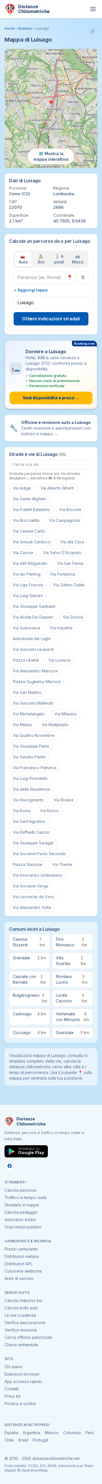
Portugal (40, 1440)
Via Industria (61, 627)
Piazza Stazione (27, 864)
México (52, 1432)
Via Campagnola (64, 520)
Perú (89, 1432)
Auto (23, 259)
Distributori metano (22, 1256)
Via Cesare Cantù (29, 531)
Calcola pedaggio (21, 1212)
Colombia (72, 1432)
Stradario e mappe (22, 1204)
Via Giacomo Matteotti (33, 703)
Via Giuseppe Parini (31, 746)
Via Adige (22, 488)
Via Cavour (23, 552)
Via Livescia (59, 660)
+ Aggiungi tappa (31, 290)
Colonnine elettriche (23, 1271)
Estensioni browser (22, 1374)
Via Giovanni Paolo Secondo (39, 853)
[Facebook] (10, 1166)
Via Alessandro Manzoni (35, 670)
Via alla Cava (72, 541)
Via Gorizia (73, 617)
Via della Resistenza (31, 789)
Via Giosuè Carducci (31, 541)
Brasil (23, 1440)
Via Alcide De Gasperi (33, 617)
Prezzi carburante (21, 1249)
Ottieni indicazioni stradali (51, 318)
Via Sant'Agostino (29, 821)
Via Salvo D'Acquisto (62, 552)
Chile (9, 1440)
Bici (41, 259)
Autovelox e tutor (21, 1219)
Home (10, 28)
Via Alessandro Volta (32, 907)
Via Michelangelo (29, 713)
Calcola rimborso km (23, 1300)
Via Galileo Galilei (69, 584)
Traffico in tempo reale (26, 1197)
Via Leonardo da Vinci (33, 896)
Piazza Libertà (26, 660)
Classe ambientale (21, 1344)
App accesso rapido (23, 1381)
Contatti (12, 1388)
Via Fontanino (62, 574)
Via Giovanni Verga (30, 885)
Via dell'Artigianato (30, 563)
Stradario (25, 28)
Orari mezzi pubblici (23, 1226)
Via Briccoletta (26, 520)
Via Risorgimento (28, 799)
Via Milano (22, 724)
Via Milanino (65, 713)
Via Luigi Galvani (28, 595)
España (11, 1432)
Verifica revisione (21, 1330)
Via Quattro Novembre (33, 735)
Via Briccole (70, 509)
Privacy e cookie (20, 1403)
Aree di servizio (19, 1278)
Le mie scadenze (20, 1315)
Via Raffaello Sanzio (31, 832)
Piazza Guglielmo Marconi (37, 681)
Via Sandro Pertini (29, 756)
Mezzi (78, 259)
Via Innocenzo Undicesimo (37, 875)
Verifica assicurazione (25, 1322)
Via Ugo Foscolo (28, 584)
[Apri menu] (93, 9)
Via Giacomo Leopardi (33, 649)
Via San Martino (27, 692)
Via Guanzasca (26, 627)
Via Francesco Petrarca (34, 767)
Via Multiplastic (55, 724)
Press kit (12, 1396)
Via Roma (21, 810)
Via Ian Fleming (27, 574)
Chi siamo (13, 1366)
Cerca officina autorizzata (28, 1337)
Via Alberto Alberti (57, 488)
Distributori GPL (19, 1263)
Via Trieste (62, 864)
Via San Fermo (70, 563)
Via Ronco (49, 810)
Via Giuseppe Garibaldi (34, 606)
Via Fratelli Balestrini (31, 509)
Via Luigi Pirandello (30, 778)
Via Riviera (63, 799)
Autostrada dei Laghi (32, 638)
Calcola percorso (21, 1190)
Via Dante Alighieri (29, 498)
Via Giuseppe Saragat (33, 842)
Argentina (32, 1432)
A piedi (59, 259)
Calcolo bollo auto (21, 1307)
